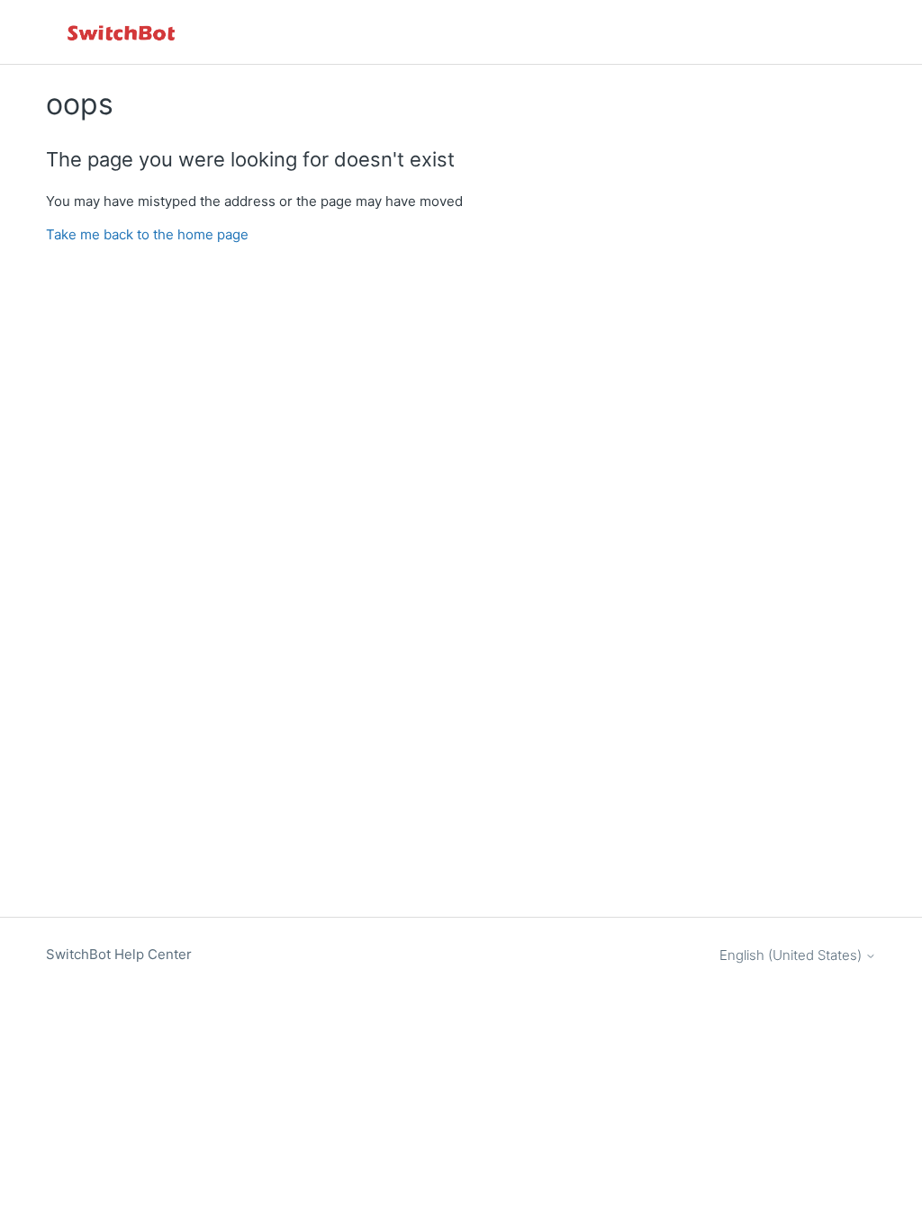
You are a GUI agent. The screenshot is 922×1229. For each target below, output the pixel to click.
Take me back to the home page (147, 234)
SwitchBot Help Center (119, 954)
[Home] (122, 32)
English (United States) (792, 955)
